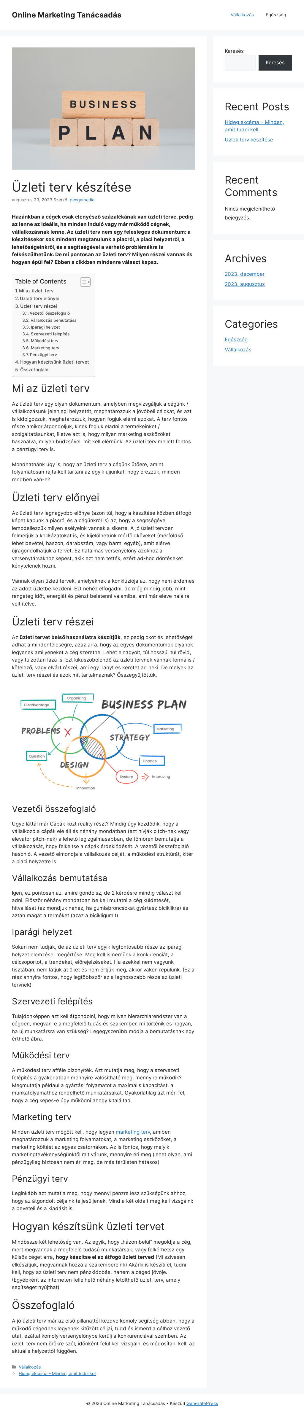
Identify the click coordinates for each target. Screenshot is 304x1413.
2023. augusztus (245, 284)
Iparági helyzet (45, 327)
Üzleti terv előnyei (39, 298)
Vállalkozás (242, 14)
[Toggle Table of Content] (82, 282)
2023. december (245, 274)
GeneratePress (202, 1403)
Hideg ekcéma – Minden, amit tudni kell (57, 1373)
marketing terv (133, 1132)
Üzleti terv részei (38, 306)
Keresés (234, 51)
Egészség (276, 14)
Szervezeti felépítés (50, 334)
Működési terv (44, 340)
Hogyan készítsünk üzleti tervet (54, 362)
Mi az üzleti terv (36, 291)
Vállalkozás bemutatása (54, 320)
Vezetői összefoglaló (50, 313)
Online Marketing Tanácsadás (66, 14)
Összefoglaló (34, 369)
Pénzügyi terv (43, 354)
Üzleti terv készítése (249, 140)
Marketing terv (45, 347)
